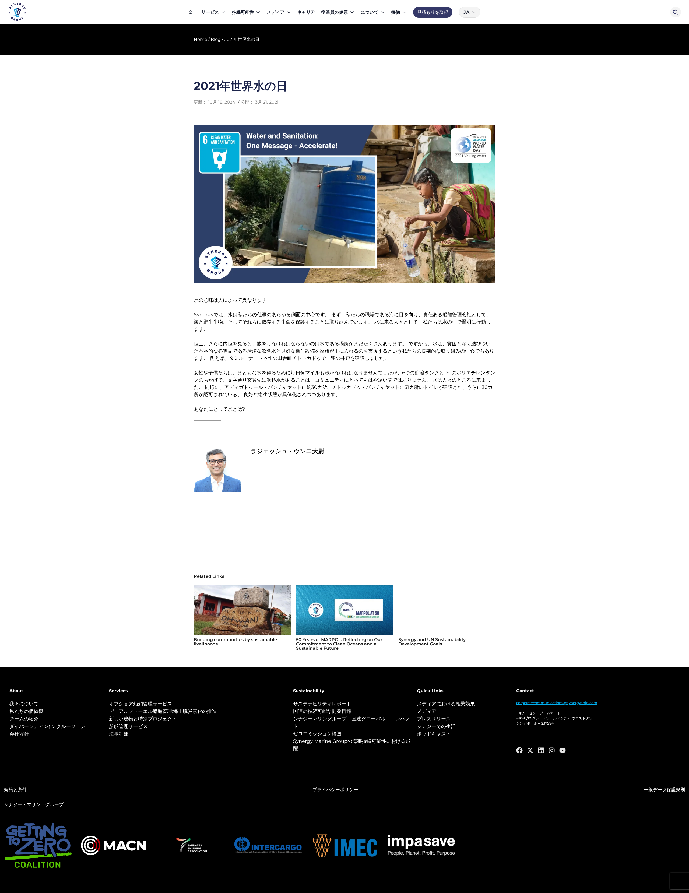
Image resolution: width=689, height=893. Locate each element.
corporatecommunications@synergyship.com (556, 703)
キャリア (306, 12)
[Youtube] (562, 750)
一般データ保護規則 (664, 789)
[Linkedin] (541, 750)
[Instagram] (552, 750)
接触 (395, 12)
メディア (275, 12)
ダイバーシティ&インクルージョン (47, 726)
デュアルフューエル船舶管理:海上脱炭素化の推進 (163, 711)
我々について (23, 704)
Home (200, 39)
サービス (210, 12)
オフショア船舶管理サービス (140, 704)
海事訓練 (118, 734)
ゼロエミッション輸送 (317, 734)
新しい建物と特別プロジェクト (143, 719)
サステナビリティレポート (322, 704)
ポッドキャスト (434, 734)
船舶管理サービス (128, 726)
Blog (216, 39)
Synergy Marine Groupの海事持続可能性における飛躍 (351, 744)
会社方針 (19, 734)
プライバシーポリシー (335, 789)
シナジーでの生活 (436, 726)
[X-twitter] (530, 750)
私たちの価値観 (26, 711)
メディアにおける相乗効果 (446, 704)
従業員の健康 (334, 12)
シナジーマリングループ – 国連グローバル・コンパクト (351, 722)
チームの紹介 (23, 719)
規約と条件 (15, 789)
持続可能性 (243, 12)
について (369, 12)
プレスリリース (434, 719)
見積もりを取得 (432, 12)
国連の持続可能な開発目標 (322, 711)
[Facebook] (519, 750)
